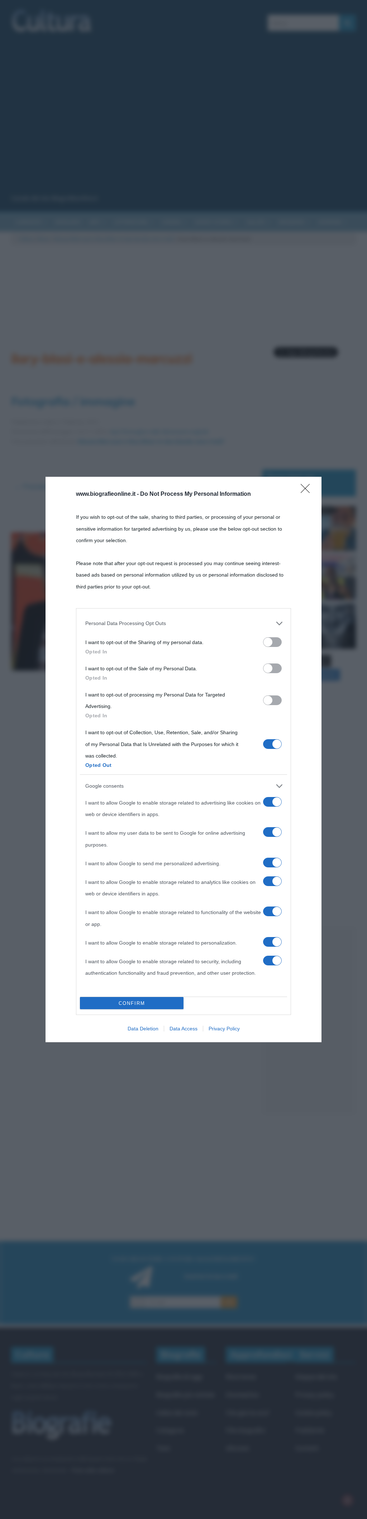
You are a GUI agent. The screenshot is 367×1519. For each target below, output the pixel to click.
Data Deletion (143, 1028)
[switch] (272, 642)
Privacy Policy (224, 1028)
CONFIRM (132, 1003)
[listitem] (183, 623)
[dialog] (183, 760)
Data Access (183, 1028)
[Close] (307, 491)
